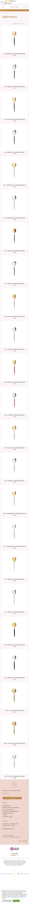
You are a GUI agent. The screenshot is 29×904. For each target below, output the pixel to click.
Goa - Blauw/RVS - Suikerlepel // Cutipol (14, 86)
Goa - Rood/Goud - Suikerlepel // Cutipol (14, 382)
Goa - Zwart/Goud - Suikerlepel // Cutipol (14, 644)
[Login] (23, 7)
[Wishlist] (25, 7)
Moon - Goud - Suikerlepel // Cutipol (14, 710)
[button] (3, 6)
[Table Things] (14, 6)
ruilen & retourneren (8, 809)
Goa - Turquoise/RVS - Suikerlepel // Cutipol (14, 546)
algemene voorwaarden (20, 861)
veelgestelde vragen (8, 813)
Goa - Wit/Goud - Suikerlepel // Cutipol (14, 579)
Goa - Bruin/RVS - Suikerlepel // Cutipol (14, 152)
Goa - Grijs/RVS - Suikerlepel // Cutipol (14, 283)
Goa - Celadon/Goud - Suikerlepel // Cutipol (14, 185)
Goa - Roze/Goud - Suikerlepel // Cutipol (14, 447)
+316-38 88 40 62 (13, 824)
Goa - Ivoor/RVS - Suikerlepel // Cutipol (14, 349)
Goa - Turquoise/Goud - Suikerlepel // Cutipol (14, 513)
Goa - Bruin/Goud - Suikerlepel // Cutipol (14, 119)
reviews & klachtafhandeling (10, 811)
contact (5, 814)
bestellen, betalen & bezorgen (11, 807)
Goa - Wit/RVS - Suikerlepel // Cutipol (14, 612)
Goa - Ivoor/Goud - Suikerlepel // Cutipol (14, 316)
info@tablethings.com (8, 828)
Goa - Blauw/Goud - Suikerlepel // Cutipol (14, 53)
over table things (7, 816)
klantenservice (6, 805)
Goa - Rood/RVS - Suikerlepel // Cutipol (14, 415)
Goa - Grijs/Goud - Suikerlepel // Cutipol (14, 250)
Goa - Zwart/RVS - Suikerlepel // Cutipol (14, 677)
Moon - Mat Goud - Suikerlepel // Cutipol (14, 743)
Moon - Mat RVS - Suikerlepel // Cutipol (14, 776)
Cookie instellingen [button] (7, 900)
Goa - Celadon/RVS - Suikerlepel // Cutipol (14, 218)
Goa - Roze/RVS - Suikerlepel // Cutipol (14, 480)
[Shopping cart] (27, 7)
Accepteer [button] (16, 900)
